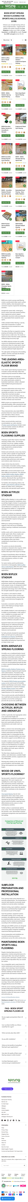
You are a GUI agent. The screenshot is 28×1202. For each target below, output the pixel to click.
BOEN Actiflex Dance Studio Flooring (5, 59)
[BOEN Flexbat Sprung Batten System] (6, 215)
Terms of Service (5, 1136)
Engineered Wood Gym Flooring (21, 127)
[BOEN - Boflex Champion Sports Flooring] (6, 276)
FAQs (2, 1127)
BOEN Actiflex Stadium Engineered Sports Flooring (21, 60)
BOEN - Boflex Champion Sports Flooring (6, 286)
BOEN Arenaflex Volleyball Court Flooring (6, 255)
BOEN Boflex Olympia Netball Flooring (20, 225)
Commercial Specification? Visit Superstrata (11, 1151)
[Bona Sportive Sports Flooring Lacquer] (21, 246)
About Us (3, 1142)
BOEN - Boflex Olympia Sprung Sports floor (20, 158)
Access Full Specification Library (10, 997)
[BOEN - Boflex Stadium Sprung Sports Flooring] (6, 85)
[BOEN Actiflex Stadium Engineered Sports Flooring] (21, 49)
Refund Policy (4, 1132)
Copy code (23, 2)
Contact (3, 1144)
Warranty (3, 1140)
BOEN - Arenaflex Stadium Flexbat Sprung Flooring (6, 192)
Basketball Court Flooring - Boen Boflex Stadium (20, 192)
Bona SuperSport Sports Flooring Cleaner (20, 94)
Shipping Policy (5, 1134)
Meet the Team (5, 1147)
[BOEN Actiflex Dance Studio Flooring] (6, 49)
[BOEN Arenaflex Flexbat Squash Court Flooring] (6, 148)
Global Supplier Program (7, 1149)
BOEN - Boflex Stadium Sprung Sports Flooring (6, 94)
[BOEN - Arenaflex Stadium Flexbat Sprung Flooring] (6, 182)
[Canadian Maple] (8, 67)
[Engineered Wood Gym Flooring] (21, 118)
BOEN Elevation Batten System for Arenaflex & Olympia (6, 129)
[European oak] (10, 67)
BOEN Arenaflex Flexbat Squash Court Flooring (6, 158)
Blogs (2, 1138)
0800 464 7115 (5, 1114)
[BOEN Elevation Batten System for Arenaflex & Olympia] (6, 118)
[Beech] (5, 67)
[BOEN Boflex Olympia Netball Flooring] (21, 215)
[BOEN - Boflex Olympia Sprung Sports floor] (21, 148)
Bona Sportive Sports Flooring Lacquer (20, 255)
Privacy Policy (4, 1130)
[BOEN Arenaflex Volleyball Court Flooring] (6, 246)
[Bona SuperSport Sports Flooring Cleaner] (21, 85)
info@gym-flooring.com (7, 1116)
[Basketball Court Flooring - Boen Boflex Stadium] (21, 182)
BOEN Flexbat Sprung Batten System (5, 225)
